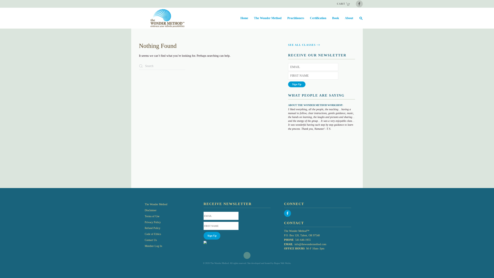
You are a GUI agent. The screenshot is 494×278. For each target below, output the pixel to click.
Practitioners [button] (295, 18)
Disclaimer (150, 210)
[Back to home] (157, 18)
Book (335, 18)
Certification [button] (318, 18)
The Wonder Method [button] (268, 18)
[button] (361, 18)
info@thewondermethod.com (310, 244)
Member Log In (153, 246)
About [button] (349, 18)
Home (244, 18)
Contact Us (151, 240)
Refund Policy (152, 228)
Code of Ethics (153, 234)
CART (341, 4)
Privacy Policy (153, 222)
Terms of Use (152, 216)
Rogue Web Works (282, 263)
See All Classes (302, 44)
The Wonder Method (156, 204)
